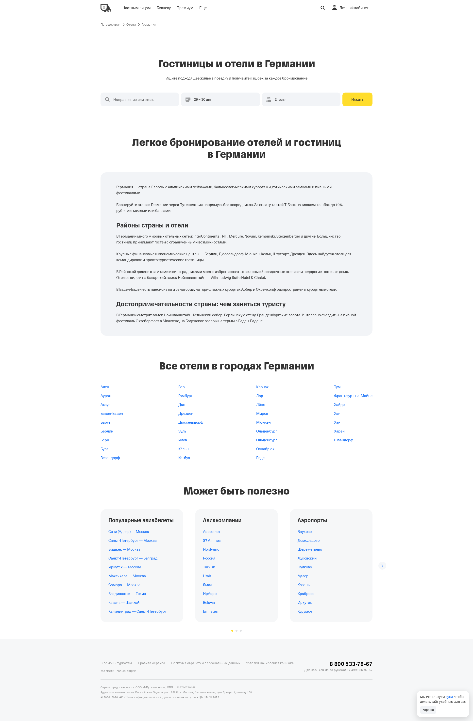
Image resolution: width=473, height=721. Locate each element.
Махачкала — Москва (127, 576)
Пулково (305, 567)
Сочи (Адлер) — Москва (128, 532)
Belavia (209, 603)
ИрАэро (210, 594)
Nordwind (211, 549)
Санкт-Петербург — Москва (132, 541)
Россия (209, 558)
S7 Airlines (211, 541)
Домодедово (309, 541)
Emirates (210, 611)
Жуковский (307, 558)
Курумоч (305, 611)
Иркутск (305, 603)
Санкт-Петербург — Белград (132, 558)
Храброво (306, 594)
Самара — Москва (124, 585)
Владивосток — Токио (127, 594)
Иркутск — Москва (124, 567)
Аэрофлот (211, 532)
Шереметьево (310, 549)
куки (449, 696)
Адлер (303, 576)
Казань (304, 585)
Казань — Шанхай (123, 603)
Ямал (207, 585)
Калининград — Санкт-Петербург (137, 611)
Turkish (209, 567)
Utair (207, 576)
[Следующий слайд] (382, 566)
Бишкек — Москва (124, 549)
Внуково (305, 532)
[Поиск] (322, 7)
